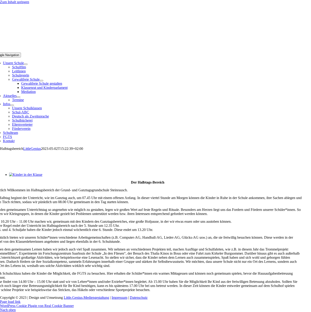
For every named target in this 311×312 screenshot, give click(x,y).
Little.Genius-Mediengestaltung (86, 297)
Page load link (10, 302)
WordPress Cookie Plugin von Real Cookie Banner (37, 306)
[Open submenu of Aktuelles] (18, 97)
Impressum (119, 297)
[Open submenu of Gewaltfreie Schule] (41, 80)
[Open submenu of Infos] (12, 105)
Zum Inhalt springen (14, 2)
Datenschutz (139, 297)
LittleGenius (32, 149)
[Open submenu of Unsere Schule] (26, 64)
